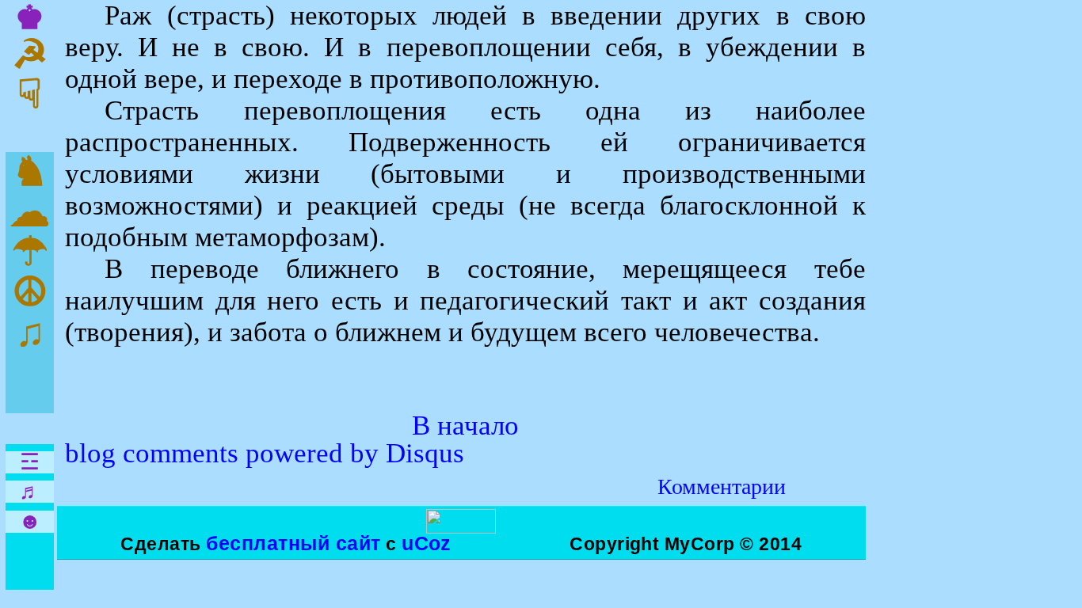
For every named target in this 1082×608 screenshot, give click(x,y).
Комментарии (721, 486)
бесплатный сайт (293, 543)
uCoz (426, 543)
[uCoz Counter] (461, 527)
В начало (465, 425)
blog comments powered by (264, 453)
